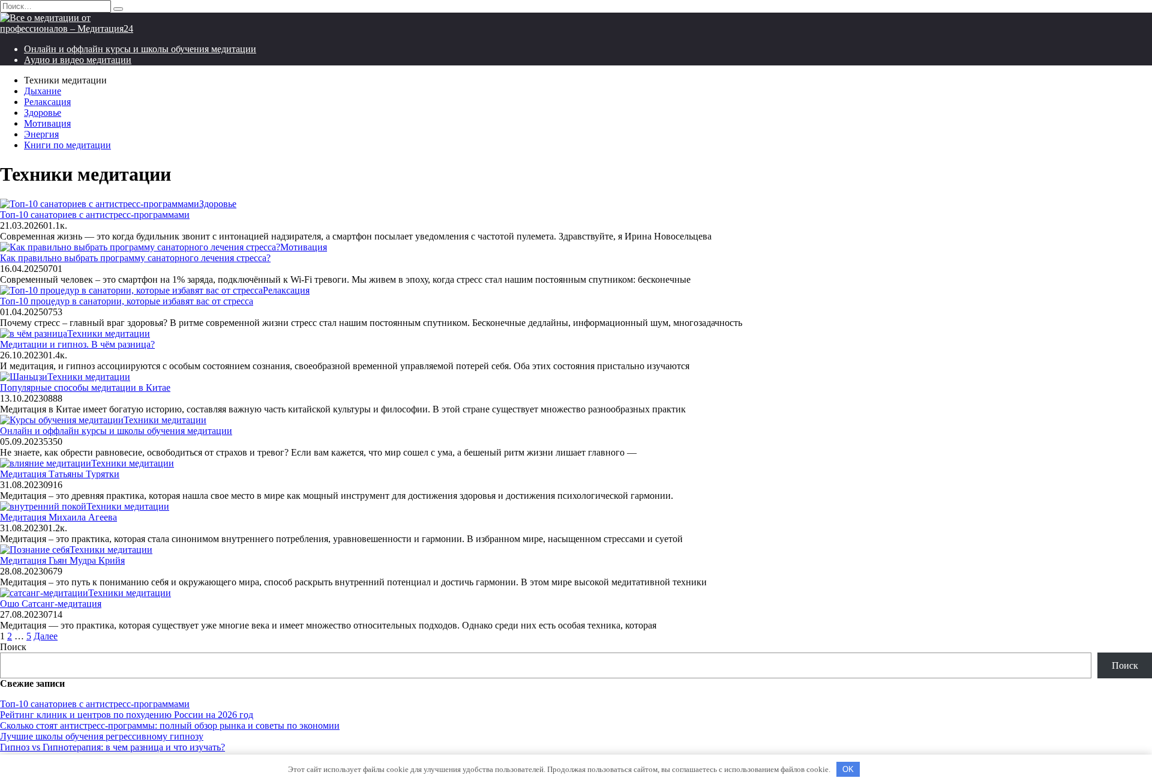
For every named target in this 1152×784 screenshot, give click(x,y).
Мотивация (47, 123)
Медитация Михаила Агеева (58, 517)
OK (848, 769)
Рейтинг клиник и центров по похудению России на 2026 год (126, 715)
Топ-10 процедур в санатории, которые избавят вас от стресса (126, 301)
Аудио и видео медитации (77, 60)
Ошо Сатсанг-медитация (50, 604)
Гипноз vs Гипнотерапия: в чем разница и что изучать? (112, 747)
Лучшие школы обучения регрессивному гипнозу (101, 736)
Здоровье (42, 112)
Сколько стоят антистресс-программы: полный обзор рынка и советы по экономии (170, 725)
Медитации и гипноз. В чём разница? (77, 344)
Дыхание (42, 91)
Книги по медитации (67, 145)
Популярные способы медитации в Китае (85, 387)
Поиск (13, 647)
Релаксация (47, 102)
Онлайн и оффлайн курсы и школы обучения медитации (140, 49)
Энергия (41, 134)
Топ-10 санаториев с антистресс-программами (95, 215)
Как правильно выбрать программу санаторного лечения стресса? (135, 258)
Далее (46, 636)
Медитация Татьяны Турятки (59, 474)
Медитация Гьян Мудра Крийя (62, 560)
